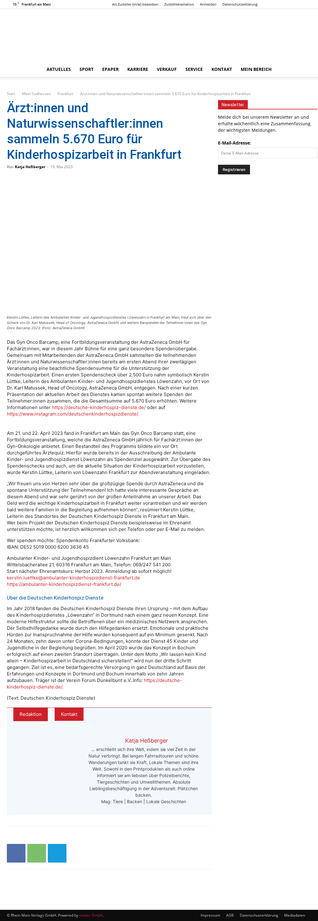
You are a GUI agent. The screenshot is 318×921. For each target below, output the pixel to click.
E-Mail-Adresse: (234, 143)
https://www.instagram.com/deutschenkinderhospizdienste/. (73, 414)
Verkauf (167, 69)
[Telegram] (57, 853)
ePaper (110, 69)
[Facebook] (286, 4)
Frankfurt (65, 93)
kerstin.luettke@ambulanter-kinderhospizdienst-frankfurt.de (73, 578)
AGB (230, 915)
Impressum (210, 915)
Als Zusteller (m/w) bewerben (135, 4)
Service (194, 69)
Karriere (137, 69)
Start (11, 93)
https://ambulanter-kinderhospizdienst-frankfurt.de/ (64, 584)
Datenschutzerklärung (239, 4)
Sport (86, 69)
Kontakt (221, 69)
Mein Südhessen (36, 93)
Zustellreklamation (179, 4)
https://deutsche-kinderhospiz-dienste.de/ (99, 407)
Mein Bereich (256, 69)
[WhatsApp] (36, 853)
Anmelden (208, 4)
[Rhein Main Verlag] (159, 35)
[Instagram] (296, 4)
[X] (306, 4)
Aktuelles (59, 69)
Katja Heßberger (30, 166)
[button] (303, 70)
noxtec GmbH (91, 915)
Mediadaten (294, 915)
